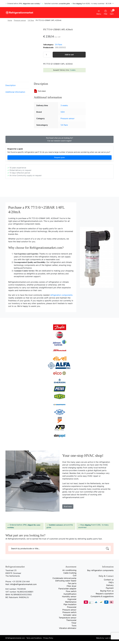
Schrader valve (69, 615)
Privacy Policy (48, 638)
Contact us (109, 579)
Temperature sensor (67, 617)
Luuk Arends (109, 638)
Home (10, 20)
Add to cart (69, 55)
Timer (73, 623)
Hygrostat (72, 599)
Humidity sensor (69, 596)
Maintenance (70, 602)
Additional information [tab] (15, 92)
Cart (112, 12)
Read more (68, 506)
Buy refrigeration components (100, 570)
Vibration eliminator (67, 628)
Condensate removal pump (64, 578)
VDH (63, 112)
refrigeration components (61, 295)
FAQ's (111, 582)
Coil (74, 575)
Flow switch (71, 591)
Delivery (110, 585)
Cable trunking (69, 573)
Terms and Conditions (34, 638)
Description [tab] (10, 85)
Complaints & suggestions (102, 596)
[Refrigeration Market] (31, 13)
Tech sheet (42, 91)
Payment (110, 588)
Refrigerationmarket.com (16, 638)
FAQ (105, 14)
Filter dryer (71, 586)
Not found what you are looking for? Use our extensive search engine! (59, 139)
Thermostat (71, 620)
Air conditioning (69, 570)
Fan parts (72, 583)
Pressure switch (69, 612)
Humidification (70, 594)
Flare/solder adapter (67, 588)
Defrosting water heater (65, 581)
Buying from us (107, 591)
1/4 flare (31, 20)
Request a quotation (105, 593)
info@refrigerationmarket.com (23, 584)
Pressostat (71, 607)
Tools (74, 625)
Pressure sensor (20, 20)
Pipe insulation (70, 604)
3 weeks (73, 70)
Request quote (59, 157)
